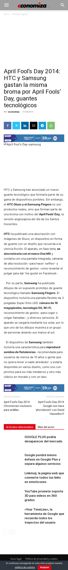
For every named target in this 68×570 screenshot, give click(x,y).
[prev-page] (6, 532)
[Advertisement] (34, 43)
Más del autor (46, 427)
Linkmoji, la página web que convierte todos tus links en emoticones (44, 477)
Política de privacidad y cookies (41, 558)
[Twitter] (16, 125)
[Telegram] (42, 125)
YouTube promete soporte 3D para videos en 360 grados (44, 495)
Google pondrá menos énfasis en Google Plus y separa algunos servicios (43, 459)
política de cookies (25, 567)
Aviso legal (16, 558)
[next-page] (12, 532)
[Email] (33, 125)
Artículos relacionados (19, 427)
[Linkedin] (25, 125)
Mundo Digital (20, 14)
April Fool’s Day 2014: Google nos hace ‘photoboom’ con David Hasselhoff (50, 408)
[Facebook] (7, 125)
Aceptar (44, 567)
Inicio (6, 14)
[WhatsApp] (51, 125)
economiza (13, 111)
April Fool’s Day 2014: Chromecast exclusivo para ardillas (18, 406)
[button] (6, 5)
